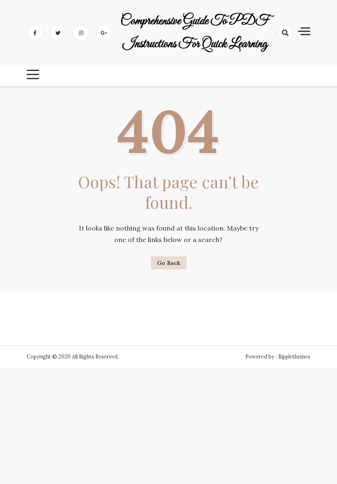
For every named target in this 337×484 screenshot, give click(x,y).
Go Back (168, 263)
